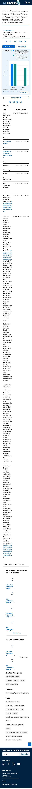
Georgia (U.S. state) (12, 709)
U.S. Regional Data (12, 684)
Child (21, 709)
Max (20, 41)
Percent (15, 713)
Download (21, 46)
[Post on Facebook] (14, 102)
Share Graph (15, 98)
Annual (8, 728)
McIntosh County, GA (12, 676)
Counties (9, 680)
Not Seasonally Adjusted (13, 740)
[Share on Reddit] (17, 102)
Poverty (8, 713)
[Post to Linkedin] (20, 102)
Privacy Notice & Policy (9, 784)
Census (8, 721)
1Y (6, 41)
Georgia (16, 680)
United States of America (14, 736)
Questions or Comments (10, 773)
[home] (11, 2)
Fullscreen (23, 92)
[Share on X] (10, 102)
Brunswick (9, 706)
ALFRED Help (6, 776)
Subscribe (24, 754)
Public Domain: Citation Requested (17, 732)
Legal (4, 781)
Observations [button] (8, 30)
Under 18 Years (19, 706)
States (22, 680)
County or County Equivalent (14, 725)
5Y (10, 41)
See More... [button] (17, 633)
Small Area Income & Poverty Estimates (18, 717)
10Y (15, 41)
